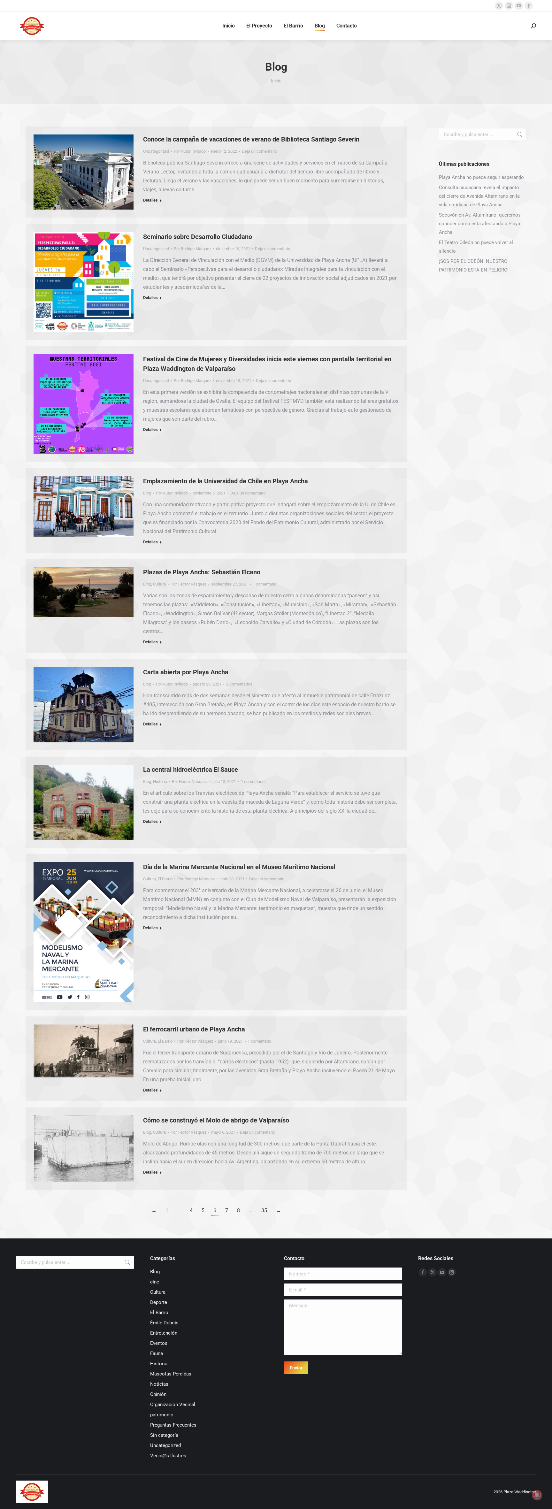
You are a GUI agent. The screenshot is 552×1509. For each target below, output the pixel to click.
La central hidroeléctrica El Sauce (190, 769)
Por (190, 151)
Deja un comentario (259, 151)
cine (154, 1282)
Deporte (158, 1302)
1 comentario (264, 584)
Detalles (150, 200)
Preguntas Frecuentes (173, 1425)
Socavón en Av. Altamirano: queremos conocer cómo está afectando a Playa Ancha (480, 223)
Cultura (159, 584)
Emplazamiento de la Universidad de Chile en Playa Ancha (225, 481)
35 (264, 1210)
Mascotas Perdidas (170, 1374)
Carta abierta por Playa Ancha (185, 672)
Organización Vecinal (172, 1404)
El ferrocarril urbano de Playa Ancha (194, 1029)
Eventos (158, 1343)
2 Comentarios (239, 684)
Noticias (159, 1384)
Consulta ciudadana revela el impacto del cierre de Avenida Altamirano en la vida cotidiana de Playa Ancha (479, 196)
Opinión (158, 1394)
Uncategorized (156, 151)
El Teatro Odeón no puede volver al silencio (476, 247)
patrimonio (161, 1415)
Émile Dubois (164, 1323)
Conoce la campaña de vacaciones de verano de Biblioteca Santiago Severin (251, 139)
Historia (160, 781)
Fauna (156, 1353)
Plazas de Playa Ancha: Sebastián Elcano (201, 572)
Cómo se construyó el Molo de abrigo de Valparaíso (216, 1120)
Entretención (163, 1333)
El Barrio (165, 879)
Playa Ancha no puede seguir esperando (481, 177)
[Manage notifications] (537, 1495)
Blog (147, 493)
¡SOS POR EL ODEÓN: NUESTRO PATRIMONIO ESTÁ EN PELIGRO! (474, 265)
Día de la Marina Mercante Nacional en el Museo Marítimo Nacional (239, 867)
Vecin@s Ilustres (168, 1456)
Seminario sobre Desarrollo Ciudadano (197, 237)
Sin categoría (164, 1435)
